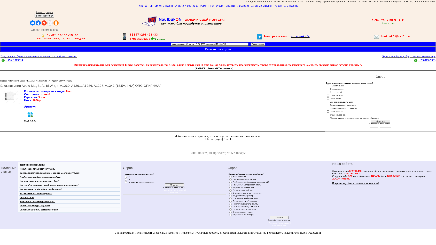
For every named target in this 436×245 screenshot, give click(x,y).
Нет (129, 179)
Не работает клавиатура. (243, 187)
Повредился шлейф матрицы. (246, 198)
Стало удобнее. (337, 111)
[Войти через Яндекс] (44, 23)
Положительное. (337, 86)
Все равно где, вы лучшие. (341, 102)
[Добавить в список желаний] (30, 114)
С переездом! (336, 92)
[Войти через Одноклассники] (56, 23)
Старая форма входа (44, 29)
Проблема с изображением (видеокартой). (251, 182)
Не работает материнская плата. (247, 185)
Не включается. (239, 177)
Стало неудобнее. (338, 115)
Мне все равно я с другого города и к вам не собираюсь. (354, 118)
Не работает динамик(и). (243, 215)
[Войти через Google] (50, 23)
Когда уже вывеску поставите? (343, 108)
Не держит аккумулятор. (243, 196)
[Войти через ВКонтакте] (32, 23)
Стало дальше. (336, 95)
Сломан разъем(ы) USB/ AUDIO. (247, 207)
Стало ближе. (336, 98)
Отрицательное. (337, 89)
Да (129, 177)
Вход (226, 139)
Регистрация (214, 139)
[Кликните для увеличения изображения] (11, 97)
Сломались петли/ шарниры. (245, 201)
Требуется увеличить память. (246, 204)
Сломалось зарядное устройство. (247, 193)
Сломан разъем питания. (243, 212)
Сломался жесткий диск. (243, 190)
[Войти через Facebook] (38, 23)
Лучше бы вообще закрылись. (343, 105)
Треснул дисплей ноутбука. (244, 179)
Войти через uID (44, 15)
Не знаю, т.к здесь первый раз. (141, 182)
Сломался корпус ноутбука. (245, 209)
